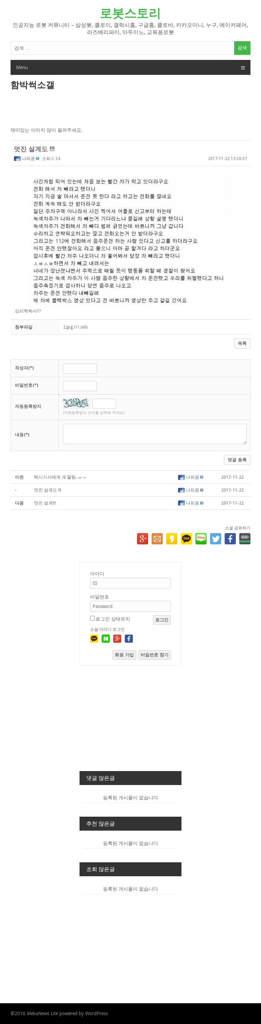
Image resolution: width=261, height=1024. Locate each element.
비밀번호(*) (26, 385)
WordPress (96, 1013)
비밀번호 (99, 596)
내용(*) (22, 434)
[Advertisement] (131, 109)
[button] (18, 158)
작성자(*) (24, 367)
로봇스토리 (130, 13)
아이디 (97, 573)
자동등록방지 (28, 406)
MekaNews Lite (42, 1013)
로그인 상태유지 (112, 619)
